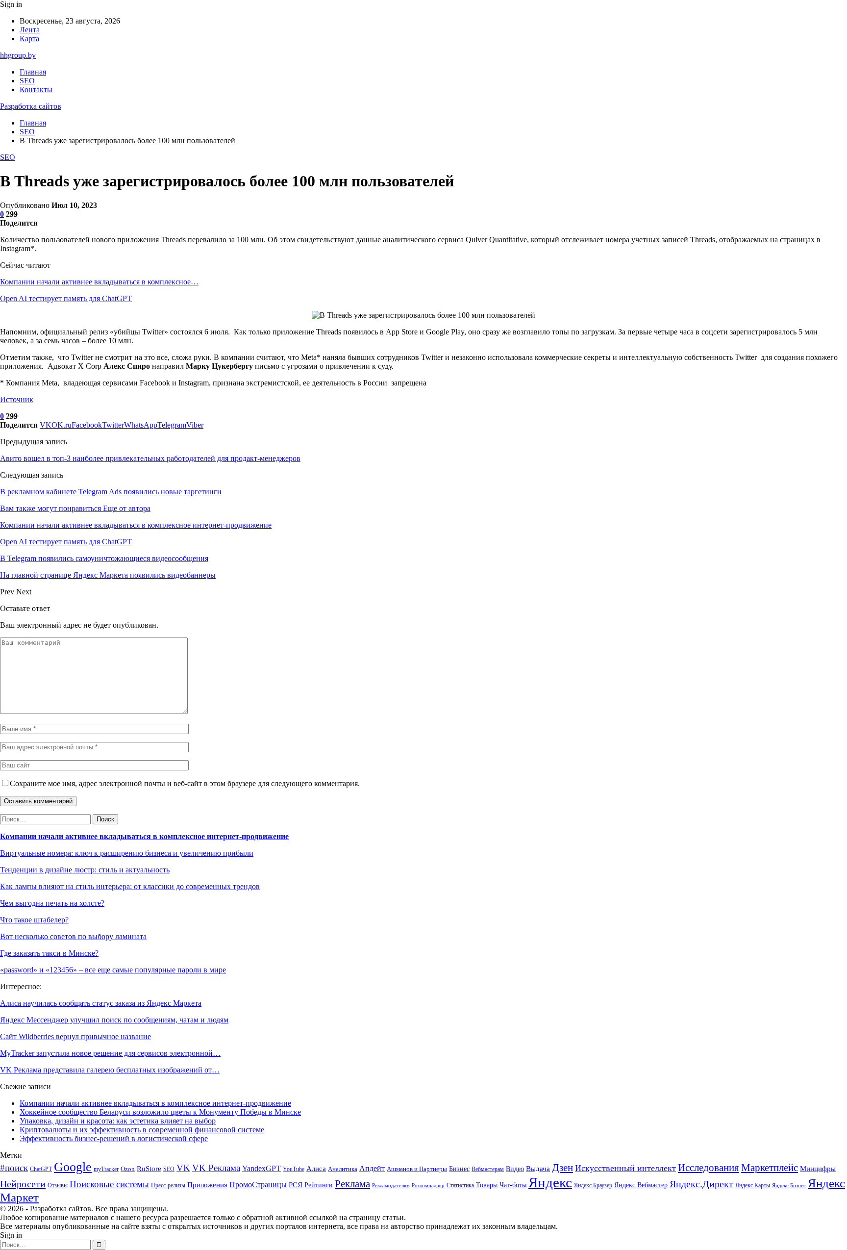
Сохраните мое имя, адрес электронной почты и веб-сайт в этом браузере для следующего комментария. (185, 783)
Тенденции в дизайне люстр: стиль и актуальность (85, 870)
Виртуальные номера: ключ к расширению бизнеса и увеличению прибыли (126, 853)
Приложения (207, 1185)
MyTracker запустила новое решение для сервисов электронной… (110, 1053)
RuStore (149, 1169)
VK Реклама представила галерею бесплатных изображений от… (110, 1070)
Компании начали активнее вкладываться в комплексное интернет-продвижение (144, 836)
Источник (16, 399)
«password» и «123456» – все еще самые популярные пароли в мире (113, 970)
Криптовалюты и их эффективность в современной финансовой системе (142, 1129)
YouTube (293, 1169)
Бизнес (459, 1169)
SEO (27, 81)
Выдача (538, 1169)
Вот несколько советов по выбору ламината (73, 936)
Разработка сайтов (30, 106)
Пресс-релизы (168, 1185)
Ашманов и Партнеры (417, 1169)
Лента (30, 30)
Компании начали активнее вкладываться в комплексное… (99, 282)
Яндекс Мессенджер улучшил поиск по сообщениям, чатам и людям (114, 1020)
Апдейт (372, 1168)
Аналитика (342, 1169)
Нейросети (23, 1183)
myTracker (106, 1169)
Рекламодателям (391, 1185)
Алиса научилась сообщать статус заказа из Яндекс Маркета (100, 1003)
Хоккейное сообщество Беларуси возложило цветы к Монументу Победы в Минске (160, 1112)
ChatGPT (41, 1169)
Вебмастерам (488, 1169)
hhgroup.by (18, 55)
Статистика (460, 1185)
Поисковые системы (109, 1184)
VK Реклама (216, 1168)
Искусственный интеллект (625, 1168)
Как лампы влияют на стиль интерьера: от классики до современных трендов (130, 886)
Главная (33, 72)
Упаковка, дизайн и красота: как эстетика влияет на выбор (118, 1121)
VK (183, 1168)
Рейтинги (318, 1185)
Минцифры (818, 1169)
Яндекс (550, 1182)
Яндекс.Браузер (593, 1185)
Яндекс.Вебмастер (641, 1185)
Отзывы (58, 1185)
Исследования (708, 1167)
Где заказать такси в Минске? (49, 953)
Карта (29, 38)
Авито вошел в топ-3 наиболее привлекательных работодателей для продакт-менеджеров (150, 458)
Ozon (128, 1169)
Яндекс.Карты (752, 1185)
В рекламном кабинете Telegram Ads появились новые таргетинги (111, 491)
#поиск (14, 1168)
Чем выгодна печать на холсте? (52, 903)
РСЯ (295, 1185)
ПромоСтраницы (258, 1184)
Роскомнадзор (428, 1185)
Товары (487, 1185)
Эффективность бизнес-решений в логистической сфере (114, 1138)
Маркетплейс (769, 1167)
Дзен (562, 1167)
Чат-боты (512, 1185)
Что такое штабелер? (34, 920)
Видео (515, 1169)
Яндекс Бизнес (789, 1185)
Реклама (352, 1184)
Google (73, 1167)
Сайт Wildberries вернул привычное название (75, 1036)
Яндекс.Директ (701, 1183)
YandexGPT (261, 1168)
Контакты (36, 89)
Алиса (316, 1169)
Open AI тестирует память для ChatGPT (66, 298)
